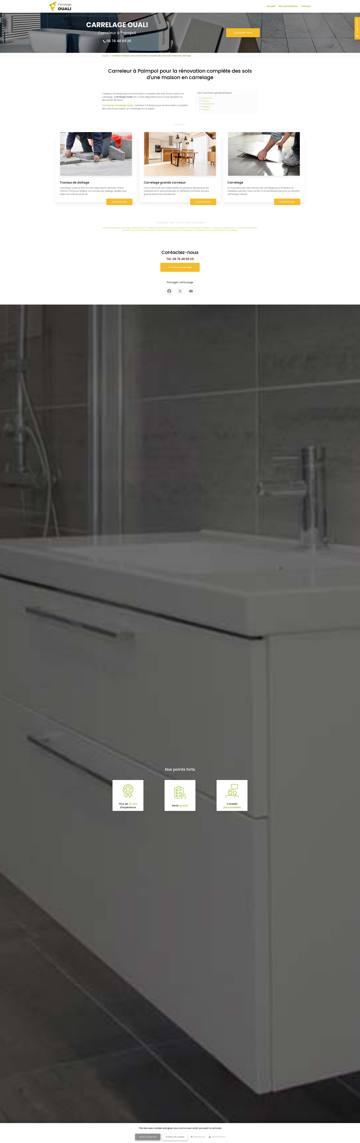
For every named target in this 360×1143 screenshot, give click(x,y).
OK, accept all (149, 1136)
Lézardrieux (207, 98)
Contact (306, 6)
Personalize (199, 1137)
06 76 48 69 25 (118, 41)
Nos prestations (288, 6)
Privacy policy (218, 1137)
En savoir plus (119, 201)
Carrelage (235, 182)
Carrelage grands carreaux (164, 182)
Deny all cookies (175, 1136)
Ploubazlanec (208, 104)
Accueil (271, 6)
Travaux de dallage (74, 182)
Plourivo (205, 101)
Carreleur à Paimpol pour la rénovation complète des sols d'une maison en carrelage (198, 230)
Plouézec (206, 107)
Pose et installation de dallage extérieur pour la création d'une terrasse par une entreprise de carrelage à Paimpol (156, 228)
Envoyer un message (180, 267)
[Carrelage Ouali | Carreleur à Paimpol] (60, 6)
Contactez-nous (243, 32)
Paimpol (205, 109)
